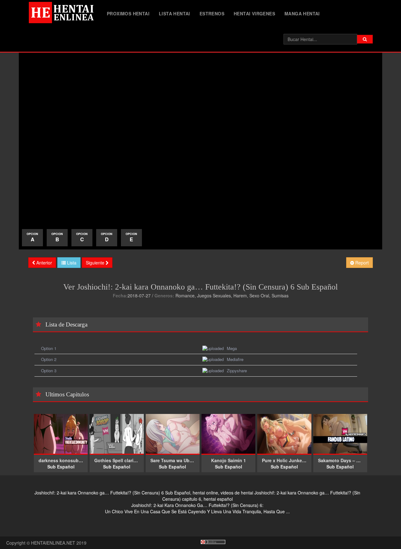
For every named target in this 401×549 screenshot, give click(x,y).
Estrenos (212, 13)
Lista (71, 262)
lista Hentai (174, 13)
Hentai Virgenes (254, 13)
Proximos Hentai (128, 13)
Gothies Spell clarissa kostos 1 (127, 460)
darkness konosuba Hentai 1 (69, 460)
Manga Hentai (302, 13)
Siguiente (96, 262)
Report (361, 262)
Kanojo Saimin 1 (228, 460)
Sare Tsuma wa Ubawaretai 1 (180, 460)
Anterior (43, 262)
